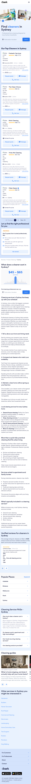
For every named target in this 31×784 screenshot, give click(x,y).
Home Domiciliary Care (8, 727)
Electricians (4, 719)
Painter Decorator (6, 706)
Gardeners (4, 698)
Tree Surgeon (5, 731)
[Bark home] (4, 2)
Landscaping (5, 723)
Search (26, 39)
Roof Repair (4, 711)
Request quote (9, 76)
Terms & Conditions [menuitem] (7, 780)
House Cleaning (11, 260)
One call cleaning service (13, 558)
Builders (3, 702)
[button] (15, 67)
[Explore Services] (29, 2)
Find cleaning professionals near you (11, 289)
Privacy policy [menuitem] (5, 781)
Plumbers (4, 740)
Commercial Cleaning (7, 715)
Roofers (3, 736)
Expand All (27, 577)
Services (3, 260)
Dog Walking (5, 744)
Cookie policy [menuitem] (17, 780)
